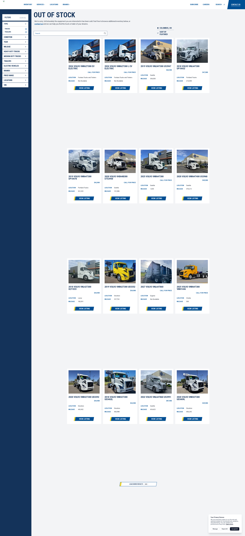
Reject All (225, 529)
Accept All (235, 529)
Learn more (229, 524)
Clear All (23, 17)
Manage (215, 529)
